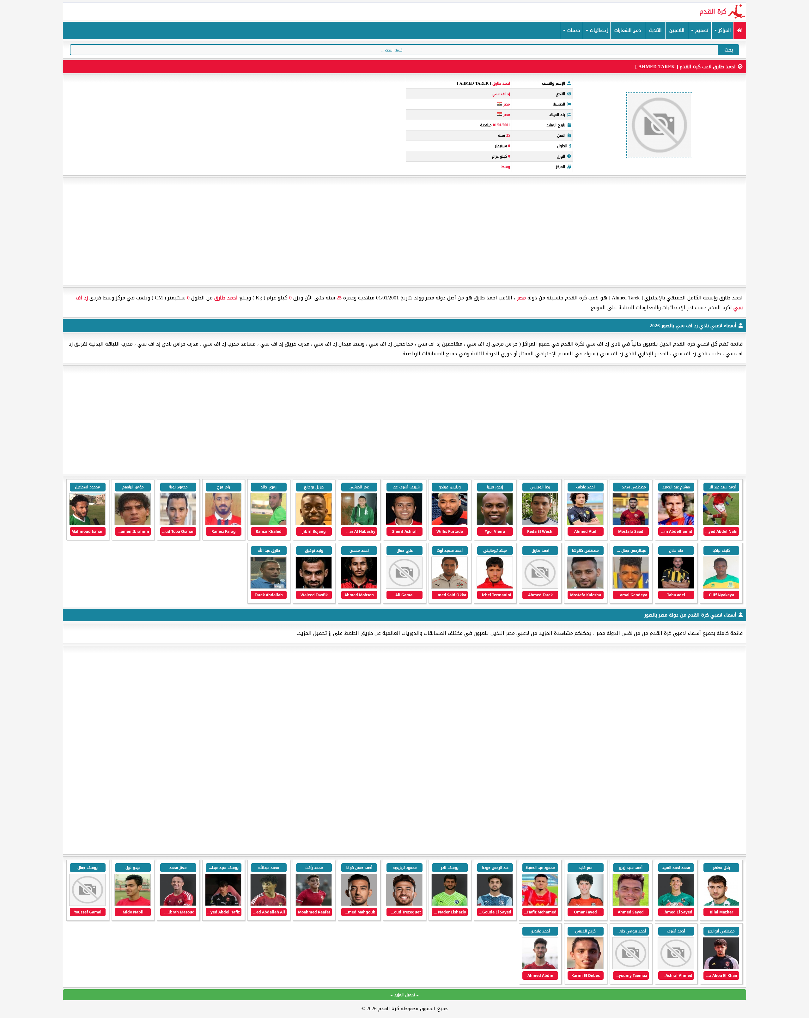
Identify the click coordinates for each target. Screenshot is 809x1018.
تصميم (701, 30)
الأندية (655, 30)
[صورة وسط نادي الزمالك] (630, 904)
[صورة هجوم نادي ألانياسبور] (359, 904)
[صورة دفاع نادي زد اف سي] (721, 523)
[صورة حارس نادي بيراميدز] (449, 904)
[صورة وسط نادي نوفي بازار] (585, 904)
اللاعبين (676, 30)
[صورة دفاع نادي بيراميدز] (495, 904)
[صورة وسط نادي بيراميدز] (540, 904)
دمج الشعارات (627, 30)
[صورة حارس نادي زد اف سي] (313, 587)
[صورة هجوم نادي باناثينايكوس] (721, 904)
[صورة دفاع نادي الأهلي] (585, 968)
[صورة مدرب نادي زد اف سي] (268, 587)
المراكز (724, 30)
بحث (729, 50)
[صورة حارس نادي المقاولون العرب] (676, 904)
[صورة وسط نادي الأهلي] (223, 904)
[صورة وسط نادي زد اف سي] (676, 523)
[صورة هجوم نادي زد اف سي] (585, 523)
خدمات (573, 30)
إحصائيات (598, 30)
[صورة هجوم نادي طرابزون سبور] (404, 904)
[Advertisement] (404, 231)
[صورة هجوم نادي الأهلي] (313, 904)
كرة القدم (713, 11)
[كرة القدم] (739, 30)
